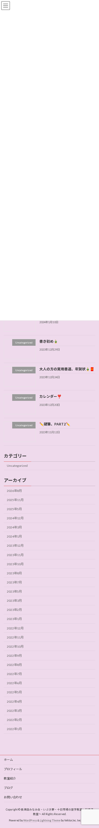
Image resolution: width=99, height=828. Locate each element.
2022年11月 (15, 637)
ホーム (8, 760)
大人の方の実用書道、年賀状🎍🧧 (66, 369)
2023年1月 (14, 619)
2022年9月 (14, 656)
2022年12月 (15, 628)
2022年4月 (14, 701)
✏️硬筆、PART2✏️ (54, 424)
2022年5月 (14, 692)
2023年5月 (14, 591)
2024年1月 (14, 536)
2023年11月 (15, 555)
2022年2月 (14, 720)
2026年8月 (14, 491)
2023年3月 (14, 600)
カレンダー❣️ (50, 396)
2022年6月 (14, 683)
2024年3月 (14, 527)
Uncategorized (17, 466)
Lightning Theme (50, 820)
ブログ (8, 788)
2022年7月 (14, 674)
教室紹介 (10, 778)
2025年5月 (14, 509)
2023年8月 (14, 573)
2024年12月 (15, 518)
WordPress (30, 820)
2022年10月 (15, 646)
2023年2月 (14, 610)
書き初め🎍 (48, 341)
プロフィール (13, 769)
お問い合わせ (13, 797)
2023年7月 (14, 582)
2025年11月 (15, 500)
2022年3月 (14, 711)
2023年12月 (15, 546)
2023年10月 (15, 564)
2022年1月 (14, 729)
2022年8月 (14, 665)
